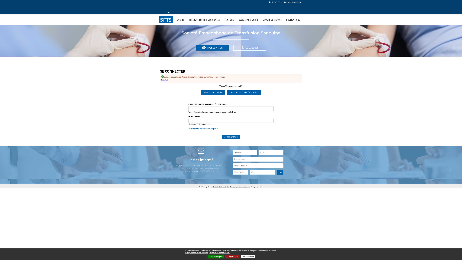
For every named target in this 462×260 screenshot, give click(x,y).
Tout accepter (216, 257)
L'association (215, 47)
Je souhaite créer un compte (244, 92)
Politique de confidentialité (219, 253)
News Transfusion (248, 19)
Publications (293, 19)
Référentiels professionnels (204, 19)
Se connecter (277, 2)
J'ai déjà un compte (213, 92)
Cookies (232, 187)
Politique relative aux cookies (196, 253)
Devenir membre (294, 2)
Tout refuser (233, 257)
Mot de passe (194, 116)
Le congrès (251, 47)
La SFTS (180, 19)
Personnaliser (248, 257)
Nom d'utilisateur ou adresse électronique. (208, 104)
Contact (215, 187)
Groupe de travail (272, 19)
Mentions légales (224, 187)
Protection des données (243, 187)
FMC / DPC (229, 19)
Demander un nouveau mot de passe (203, 128)
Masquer (164, 79)
